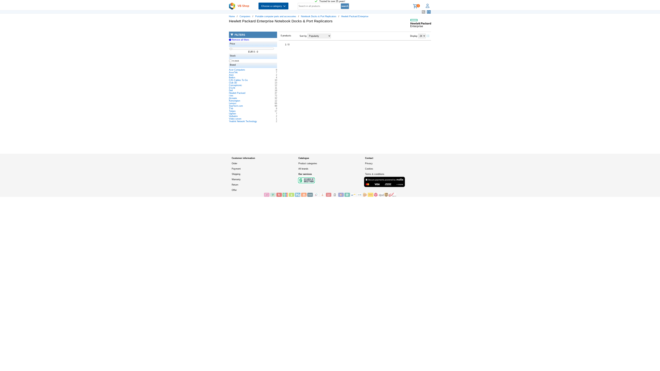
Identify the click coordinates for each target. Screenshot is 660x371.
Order (234, 163)
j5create (233, 98)
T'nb (231, 108)
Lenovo (232, 103)
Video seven (235, 118)
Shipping (236, 174)
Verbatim (233, 116)
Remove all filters (240, 39)
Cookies (369, 168)
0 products (286, 35)
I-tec (231, 95)
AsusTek (233, 72)
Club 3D (233, 82)
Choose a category (272, 6)
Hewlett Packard (237, 93)
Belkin (232, 77)
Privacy (369, 163)
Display (413, 36)
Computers (245, 16)
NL (423, 12)
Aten (231, 75)
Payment (236, 168)
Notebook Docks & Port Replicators (318, 16)
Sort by (303, 36)
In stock (235, 61)
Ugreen (232, 113)
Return (235, 184)
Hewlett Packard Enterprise (354, 16)
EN (428, 12)
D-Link (232, 88)
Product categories (307, 163)
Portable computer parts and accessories (275, 16)
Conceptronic (235, 85)
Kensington (234, 100)
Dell (231, 90)
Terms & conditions (374, 174)
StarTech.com (236, 106)
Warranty (236, 179)
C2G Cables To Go (238, 80)
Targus (232, 111)
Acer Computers (237, 70)
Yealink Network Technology (243, 121)
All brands (303, 168)
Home (232, 16)
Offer (234, 190)
